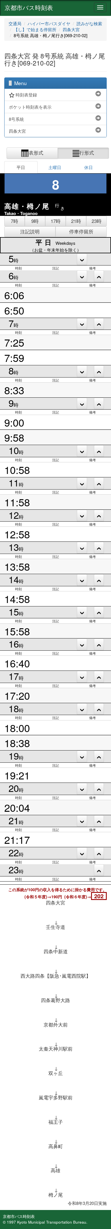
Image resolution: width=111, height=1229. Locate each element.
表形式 (36, 152)
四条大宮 (71, 29)
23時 (97, 221)
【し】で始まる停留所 (35, 29)
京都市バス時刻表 (29, 7)
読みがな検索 (89, 23)
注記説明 (30, 231)
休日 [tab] (88, 167)
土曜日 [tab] (54, 167)
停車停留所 (81, 231)
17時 (56, 221)
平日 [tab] (21, 167)
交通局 (15, 23)
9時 (35, 221)
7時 (14, 221)
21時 (76, 221)
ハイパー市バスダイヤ (49, 23)
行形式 (86, 152)
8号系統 (16, 119)
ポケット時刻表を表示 (30, 107)
